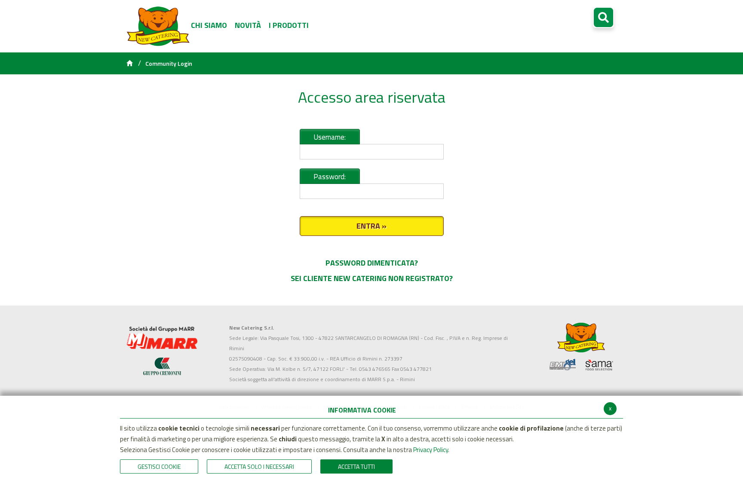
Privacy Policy (430, 450)
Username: (329, 137)
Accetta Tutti (356, 466)
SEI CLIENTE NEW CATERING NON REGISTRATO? (372, 278)
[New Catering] (161, 338)
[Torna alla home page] (129, 63)
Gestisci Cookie (159, 466)
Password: (329, 176)
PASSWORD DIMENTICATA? (371, 263)
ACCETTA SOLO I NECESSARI (259, 466)
